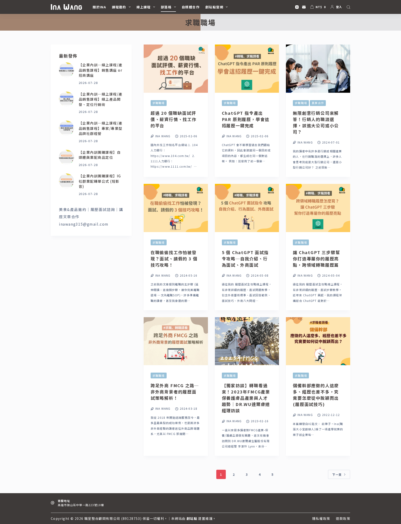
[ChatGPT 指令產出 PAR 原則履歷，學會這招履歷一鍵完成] (247, 69)
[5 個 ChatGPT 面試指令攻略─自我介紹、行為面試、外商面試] (247, 208)
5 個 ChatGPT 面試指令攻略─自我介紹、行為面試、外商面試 (245, 258)
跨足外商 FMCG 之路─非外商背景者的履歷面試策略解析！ (175, 391)
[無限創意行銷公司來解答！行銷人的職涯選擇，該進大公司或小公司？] (318, 69)
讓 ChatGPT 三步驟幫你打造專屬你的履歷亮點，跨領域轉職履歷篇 (316, 258)
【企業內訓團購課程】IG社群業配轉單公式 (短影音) (100, 181)
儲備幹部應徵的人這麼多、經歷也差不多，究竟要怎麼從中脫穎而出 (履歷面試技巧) (316, 394)
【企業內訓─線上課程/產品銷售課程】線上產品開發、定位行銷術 (101, 99)
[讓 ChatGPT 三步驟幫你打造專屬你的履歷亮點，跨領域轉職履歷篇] (318, 208)
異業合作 (318, 103)
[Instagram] (297, 7)
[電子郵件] (304, 7)
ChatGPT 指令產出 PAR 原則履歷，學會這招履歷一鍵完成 (246, 119)
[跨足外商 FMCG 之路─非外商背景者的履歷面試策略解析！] (176, 341)
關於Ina (99, 7)
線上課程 (143, 7)
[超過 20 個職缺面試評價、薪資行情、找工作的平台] (176, 69)
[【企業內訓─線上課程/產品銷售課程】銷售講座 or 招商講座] (66, 69)
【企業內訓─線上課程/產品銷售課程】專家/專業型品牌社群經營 (101, 128)
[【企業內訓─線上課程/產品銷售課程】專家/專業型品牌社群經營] (66, 128)
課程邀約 (119, 7)
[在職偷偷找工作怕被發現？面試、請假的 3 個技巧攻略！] (176, 208)
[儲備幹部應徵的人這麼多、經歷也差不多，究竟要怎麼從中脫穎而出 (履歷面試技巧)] (318, 341)
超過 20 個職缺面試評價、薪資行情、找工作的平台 (174, 119)
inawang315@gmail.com (84, 224)
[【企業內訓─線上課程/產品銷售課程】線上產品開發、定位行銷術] (66, 99)
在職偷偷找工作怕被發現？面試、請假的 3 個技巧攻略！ (174, 258)
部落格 (166, 7)
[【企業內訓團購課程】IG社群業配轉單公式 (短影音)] (66, 181)
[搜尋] (348, 7)
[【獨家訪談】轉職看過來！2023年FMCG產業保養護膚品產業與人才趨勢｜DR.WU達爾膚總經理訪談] (247, 341)
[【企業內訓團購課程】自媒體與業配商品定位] (66, 157)
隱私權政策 (321, 518)
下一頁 (337, 474)
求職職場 (158, 103)
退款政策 (343, 518)
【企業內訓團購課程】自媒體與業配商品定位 (100, 155)
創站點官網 (214, 7)
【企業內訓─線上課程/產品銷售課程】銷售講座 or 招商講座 (101, 70)
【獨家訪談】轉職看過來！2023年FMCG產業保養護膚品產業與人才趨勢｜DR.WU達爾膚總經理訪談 (246, 397)
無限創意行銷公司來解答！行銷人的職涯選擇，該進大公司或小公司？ (316, 122)
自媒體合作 (191, 7)
